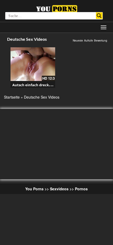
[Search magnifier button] (99, 15)
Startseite (12, 97)
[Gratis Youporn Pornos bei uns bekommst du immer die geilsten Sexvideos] (57, 8)
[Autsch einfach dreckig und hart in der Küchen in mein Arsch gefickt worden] (33, 64)
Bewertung (100, 40)
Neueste (78, 40)
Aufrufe (88, 40)
